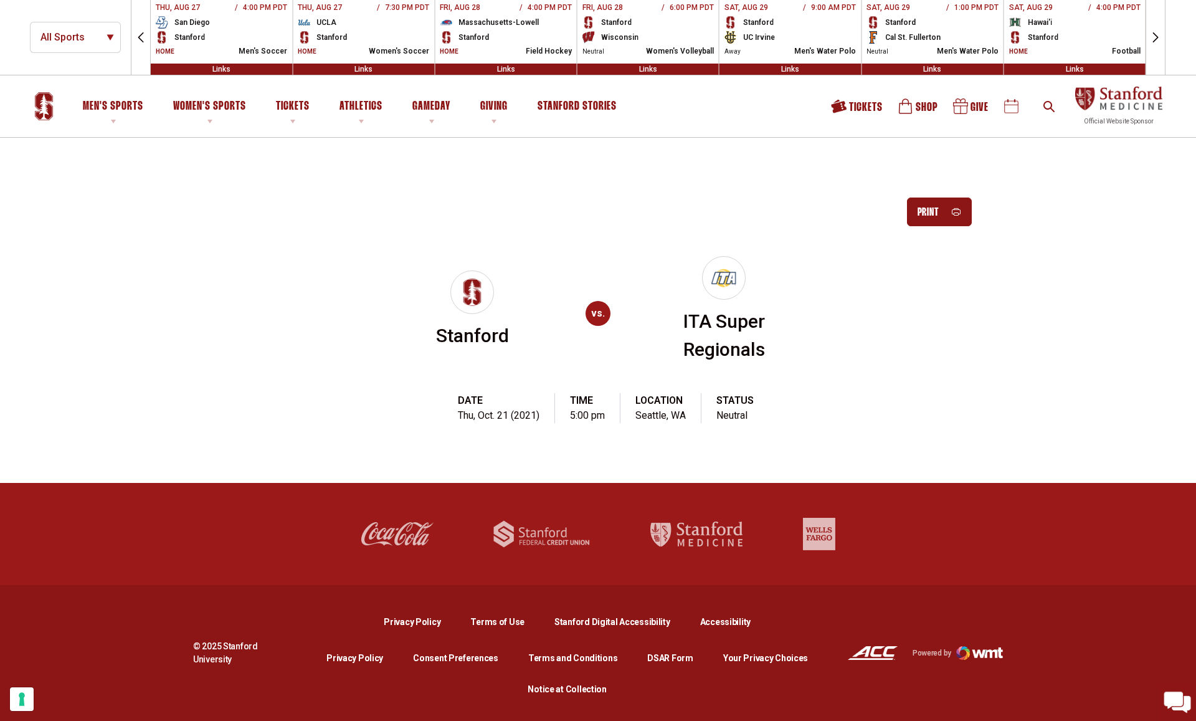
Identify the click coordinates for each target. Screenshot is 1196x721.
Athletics (360, 106)
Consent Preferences (455, 658)
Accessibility (725, 621)
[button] (141, 37)
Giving (494, 106)
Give (971, 110)
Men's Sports (113, 106)
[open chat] (1177, 702)
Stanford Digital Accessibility (622, 621)
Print (928, 213)
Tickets (293, 106)
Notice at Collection (567, 689)
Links (221, 69)
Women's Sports (209, 106)
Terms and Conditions (572, 658)
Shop (919, 110)
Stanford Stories (577, 108)
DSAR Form (670, 658)
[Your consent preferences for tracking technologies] (22, 699)
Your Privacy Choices (765, 658)
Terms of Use (497, 622)
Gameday (431, 106)
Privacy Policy (422, 621)
